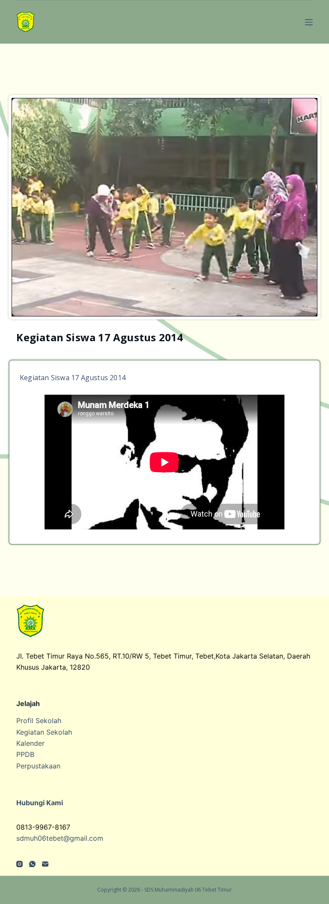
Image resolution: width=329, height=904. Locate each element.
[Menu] (309, 22)
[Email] (45, 864)
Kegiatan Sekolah (44, 732)
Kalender (30, 743)
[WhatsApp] (32, 864)
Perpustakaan (38, 766)
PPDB (25, 754)
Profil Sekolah (38, 720)
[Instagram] (19, 864)
